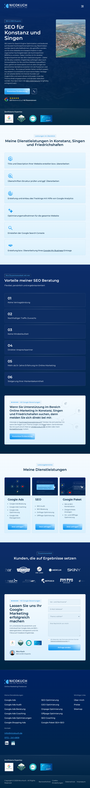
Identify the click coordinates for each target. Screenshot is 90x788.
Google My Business (53, 250)
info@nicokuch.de (13, 733)
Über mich (79, 700)
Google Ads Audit (13, 704)
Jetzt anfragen (17, 527)
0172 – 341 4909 (11, 737)
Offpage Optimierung (52, 713)
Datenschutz (70, 782)
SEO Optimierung (50, 700)
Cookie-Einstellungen (57, 782)
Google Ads (10, 700)
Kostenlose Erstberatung (17, 91)
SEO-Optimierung (33, 81)
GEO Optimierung (50, 704)
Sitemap (78, 709)
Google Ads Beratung (14, 709)
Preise (77, 704)
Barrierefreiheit (45, 782)
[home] (15, 6)
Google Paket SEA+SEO (52, 722)
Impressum (81, 782)
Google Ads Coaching (15, 713)
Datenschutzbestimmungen (59, 641)
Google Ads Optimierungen (18, 718)
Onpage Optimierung (51, 709)
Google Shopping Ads (15, 722)
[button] (82, 6)
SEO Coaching (48, 718)
